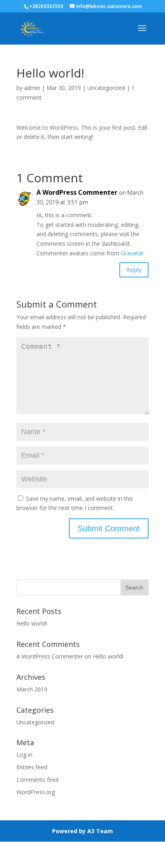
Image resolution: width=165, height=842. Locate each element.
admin (32, 88)
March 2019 (31, 689)
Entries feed (31, 767)
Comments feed (37, 779)
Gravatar (132, 253)
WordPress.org (35, 792)
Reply (134, 269)
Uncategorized (106, 88)
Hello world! (31, 623)
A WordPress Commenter (76, 192)
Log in (24, 754)
